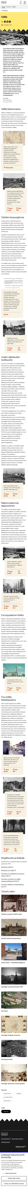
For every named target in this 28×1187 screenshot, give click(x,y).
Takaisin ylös (20, 1147)
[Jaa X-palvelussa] (10, 21)
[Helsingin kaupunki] (4, 1134)
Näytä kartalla (9, 167)
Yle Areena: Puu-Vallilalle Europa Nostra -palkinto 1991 (14, 875)
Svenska (8, 7)
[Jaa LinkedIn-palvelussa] (7, 21)
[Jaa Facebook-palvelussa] (5, 21)
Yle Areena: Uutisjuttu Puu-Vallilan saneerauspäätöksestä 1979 (14, 880)
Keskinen (5, 10)
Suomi (3, 7)
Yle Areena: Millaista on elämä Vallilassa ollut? (13, 885)
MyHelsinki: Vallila (7, 867)
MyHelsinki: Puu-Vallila (8, 870)
